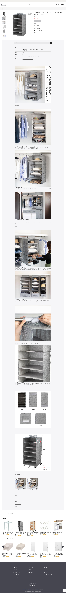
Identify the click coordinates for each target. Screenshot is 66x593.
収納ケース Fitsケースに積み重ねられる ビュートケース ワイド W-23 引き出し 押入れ (20, 554)
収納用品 (24, 497)
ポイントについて (15, 577)
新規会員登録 (15, 567)
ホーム (3, 8)
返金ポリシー (46, 572)
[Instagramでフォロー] (32, 581)
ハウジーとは (46, 569)
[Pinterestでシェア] (39, 30)
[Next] (63, 547)
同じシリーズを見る (18, 503)
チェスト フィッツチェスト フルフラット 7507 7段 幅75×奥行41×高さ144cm (45, 554)
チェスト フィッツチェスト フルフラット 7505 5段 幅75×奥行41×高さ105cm (58, 554)
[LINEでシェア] (34, 30)
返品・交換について (16, 575)
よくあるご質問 (31, 567)
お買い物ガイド (15, 569)
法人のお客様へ (31, 572)
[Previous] (3, 547)
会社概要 (45, 567)
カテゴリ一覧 (20, 497)
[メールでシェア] (41, 30)
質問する (35, 32)
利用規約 (45, 575)
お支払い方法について (16, 572)
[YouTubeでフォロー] (34, 581)
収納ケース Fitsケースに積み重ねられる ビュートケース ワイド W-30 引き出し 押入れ (7, 554)
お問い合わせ (31, 569)
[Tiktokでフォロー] (37, 581)
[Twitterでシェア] (37, 30)
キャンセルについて (16, 574)
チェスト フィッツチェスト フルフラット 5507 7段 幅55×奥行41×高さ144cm (32, 554)
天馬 (38, 25)
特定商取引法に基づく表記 (48, 574)
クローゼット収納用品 (30, 497)
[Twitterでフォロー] (29, 581)
